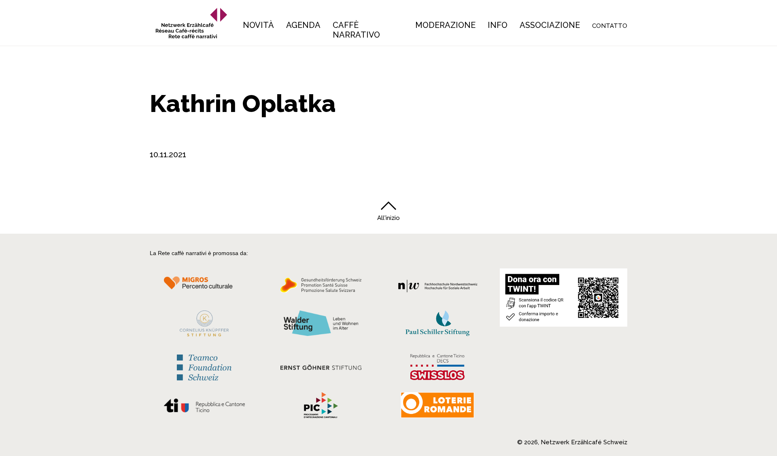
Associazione (550, 25)
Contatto (609, 26)
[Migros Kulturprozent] (204, 287)
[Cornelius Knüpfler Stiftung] (204, 325)
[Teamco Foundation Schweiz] (204, 366)
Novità (258, 25)
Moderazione (445, 25)
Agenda (303, 25)
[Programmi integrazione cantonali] (321, 407)
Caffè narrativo (356, 30)
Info (497, 25)
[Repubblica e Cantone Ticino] (204, 407)
